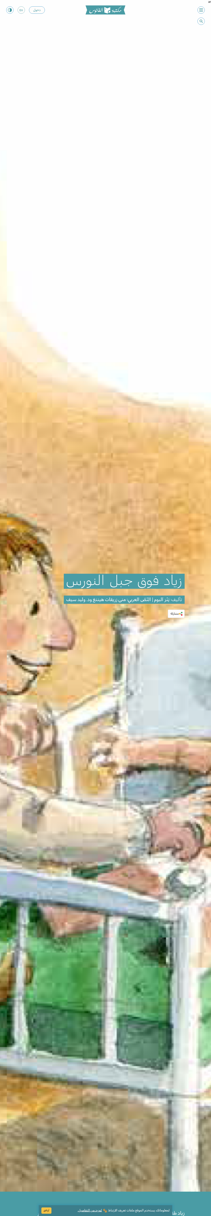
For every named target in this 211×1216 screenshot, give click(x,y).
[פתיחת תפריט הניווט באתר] (201, 10)
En (21, 10)
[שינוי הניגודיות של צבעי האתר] (10, 10)
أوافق (46, 1210)
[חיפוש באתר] (201, 21)
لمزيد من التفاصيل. (90, 1210)
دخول (37, 10)
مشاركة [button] (174, 614)
